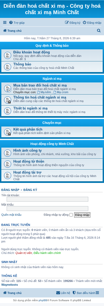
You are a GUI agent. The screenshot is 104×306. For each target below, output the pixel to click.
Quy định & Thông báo (52, 46)
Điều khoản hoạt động (31, 52)
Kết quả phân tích (27, 129)
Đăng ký (30, 189)
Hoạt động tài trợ (27, 172)
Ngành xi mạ (52, 79)
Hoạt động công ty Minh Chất (52, 144)
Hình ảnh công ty (27, 150)
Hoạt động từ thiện (28, 161)
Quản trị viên (23, 252)
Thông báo (22, 64)
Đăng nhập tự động (56, 214)
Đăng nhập (10, 189)
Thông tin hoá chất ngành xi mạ (39, 97)
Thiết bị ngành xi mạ (30, 108)
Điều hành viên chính (47, 252)
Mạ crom (62, 92)
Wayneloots (9, 284)
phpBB (43, 300)
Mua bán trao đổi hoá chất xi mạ (40, 85)
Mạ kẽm (46, 92)
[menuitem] (17, 22)
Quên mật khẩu (11, 214)
